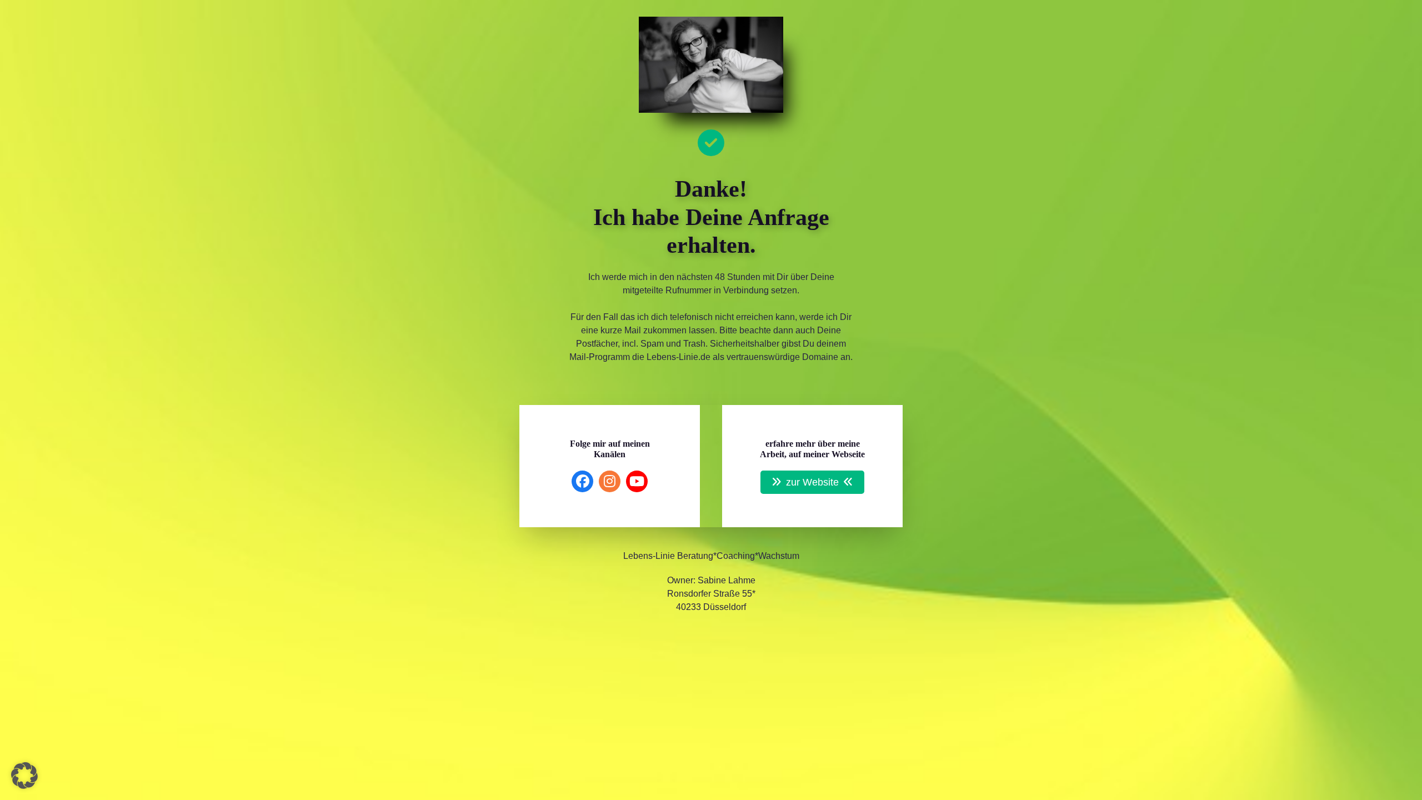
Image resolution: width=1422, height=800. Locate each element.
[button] (24, 775)
